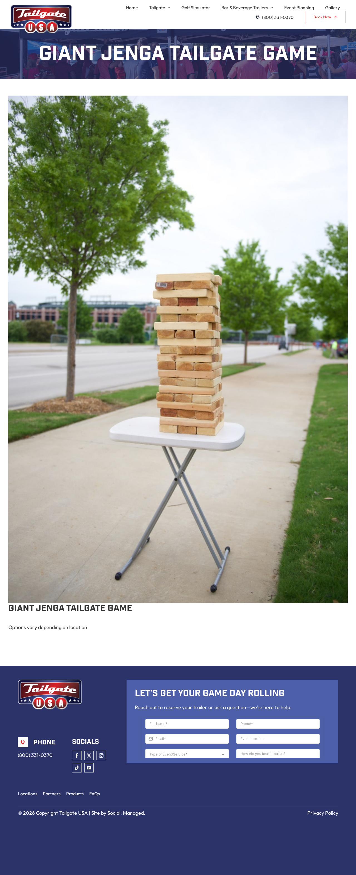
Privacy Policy (322, 813)
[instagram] (101, 755)
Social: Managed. (126, 813)
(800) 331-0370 (35, 755)
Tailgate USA (73, 813)
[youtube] (89, 767)
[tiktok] (76, 767)
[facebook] (76, 755)
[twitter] (89, 755)
